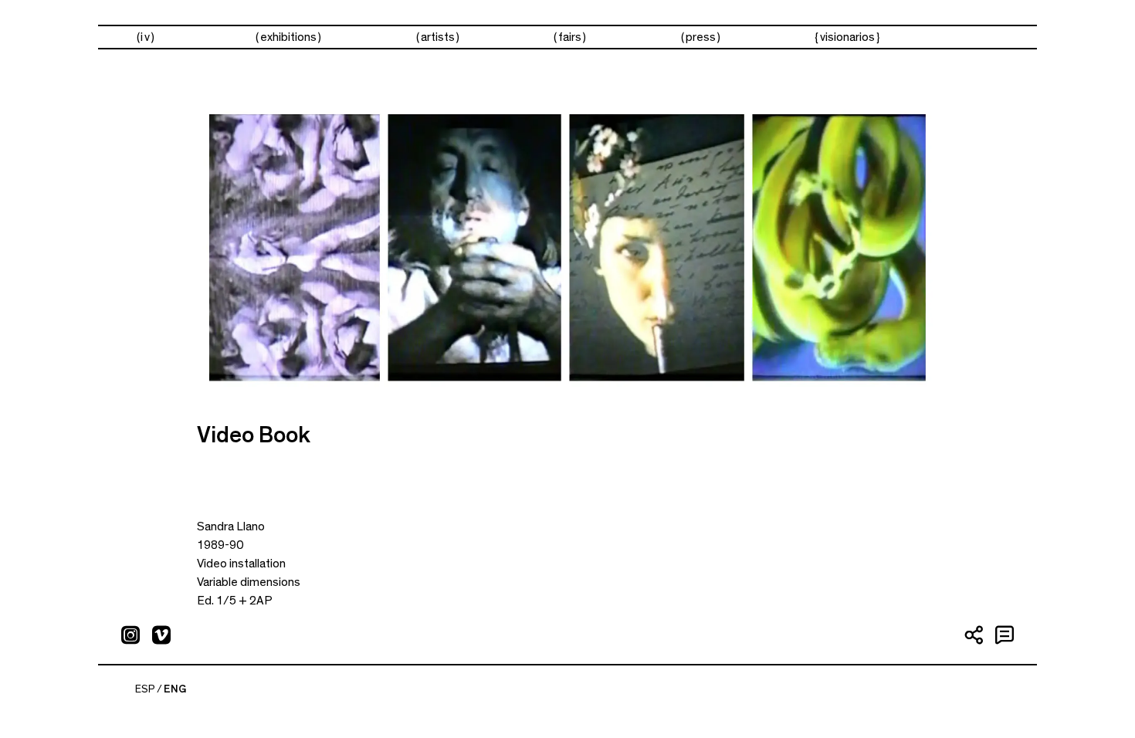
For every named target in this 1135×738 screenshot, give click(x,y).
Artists (438, 37)
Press (701, 37)
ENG (175, 689)
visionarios (847, 37)
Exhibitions (288, 37)
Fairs (569, 37)
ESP (145, 689)
